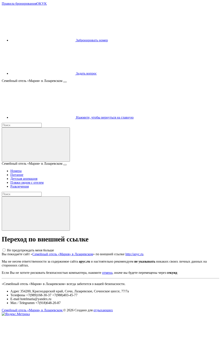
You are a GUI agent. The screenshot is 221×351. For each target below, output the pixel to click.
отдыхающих (103, 310)
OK (39, 3)
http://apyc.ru (134, 254)
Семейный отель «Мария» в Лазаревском (62, 254)
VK (44, 3)
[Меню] (65, 82)
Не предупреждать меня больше (30, 250)
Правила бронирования (19, 3)
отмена (107, 272)
